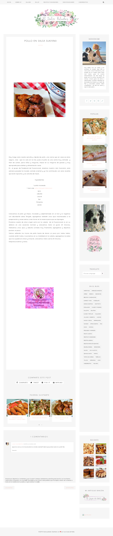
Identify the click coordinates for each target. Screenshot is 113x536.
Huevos (99, 317)
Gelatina (93, 310)
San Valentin (93, 350)
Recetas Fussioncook (51, 2)
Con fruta (98, 304)
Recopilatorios (88, 347)
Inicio (9, 2)
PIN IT (47, 382)
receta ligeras (88, 333)
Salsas (86, 350)
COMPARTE (23, 382)
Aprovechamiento (97, 290)
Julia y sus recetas (17, 444)
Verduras (92, 360)
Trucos (86, 360)
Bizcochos (98, 294)
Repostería (97, 347)
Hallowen (98, 314)
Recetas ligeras (88, 340)
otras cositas (94, 323)
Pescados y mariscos (89, 330)
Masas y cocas (88, 320)
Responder (14, 450)
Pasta (85, 327)
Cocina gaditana (88, 304)
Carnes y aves (88, 300)
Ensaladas (87, 307)
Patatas (91, 327)
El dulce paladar (46, 531)
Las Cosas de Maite (69, 531)
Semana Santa (88, 353)
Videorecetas (83, 2)
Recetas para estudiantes (91, 343)
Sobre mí (18, 2)
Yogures (95, 363)
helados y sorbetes (89, 317)
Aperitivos (87, 290)
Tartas (96, 353)
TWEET (36, 382)
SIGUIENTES (9, 487)
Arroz (85, 294)
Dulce (37, 2)
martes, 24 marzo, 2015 (29, 444)
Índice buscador (68, 2)
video (98, 360)
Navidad (86, 323)
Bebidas (91, 294)
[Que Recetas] (94, 515)
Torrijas (98, 357)
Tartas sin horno (88, 357)
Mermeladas (97, 320)
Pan (101, 323)
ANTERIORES (70, 487)
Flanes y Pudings (96, 307)
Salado (28, 2)
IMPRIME (59, 382)
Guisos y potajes (88, 314)
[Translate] (102, 273)
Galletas (86, 310)
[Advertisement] (39, 64)
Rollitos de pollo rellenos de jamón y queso (94, 138)
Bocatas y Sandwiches (90, 297)
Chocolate (96, 300)
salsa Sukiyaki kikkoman (43, 188)
